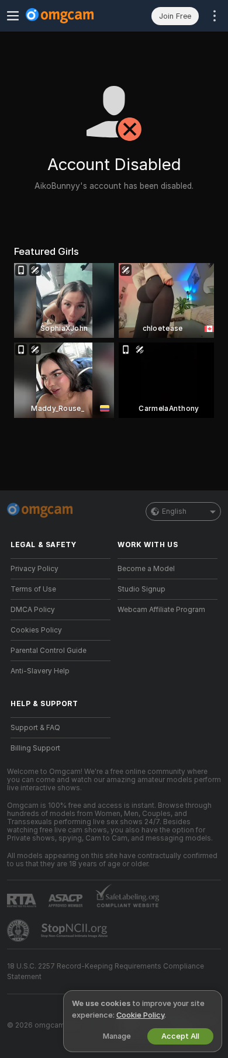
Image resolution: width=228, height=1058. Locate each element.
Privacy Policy (34, 569)
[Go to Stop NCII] (75, 931)
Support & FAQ (35, 728)
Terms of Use (33, 589)
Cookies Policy (36, 630)
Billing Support (35, 748)
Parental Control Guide (49, 650)
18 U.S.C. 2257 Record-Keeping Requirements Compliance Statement (105, 971)
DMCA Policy (33, 610)
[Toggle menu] (13, 16)
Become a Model (146, 569)
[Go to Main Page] (70, 16)
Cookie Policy (140, 1015)
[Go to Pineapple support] (19, 930)
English (174, 511)
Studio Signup (141, 589)
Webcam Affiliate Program (161, 610)
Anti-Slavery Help (40, 671)
